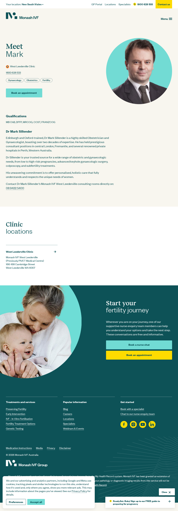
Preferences (16, 502)
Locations (110, 4)
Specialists (125, 4)
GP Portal (96, 4)
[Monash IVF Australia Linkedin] (152, 424)
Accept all (36, 502)
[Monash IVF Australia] (22, 16)
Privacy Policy (79, 491)
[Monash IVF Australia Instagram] (133, 424)
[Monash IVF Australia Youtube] (142, 424)
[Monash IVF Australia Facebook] (123, 424)
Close (164, 492)
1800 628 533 (145, 4)
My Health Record (97, 485)
